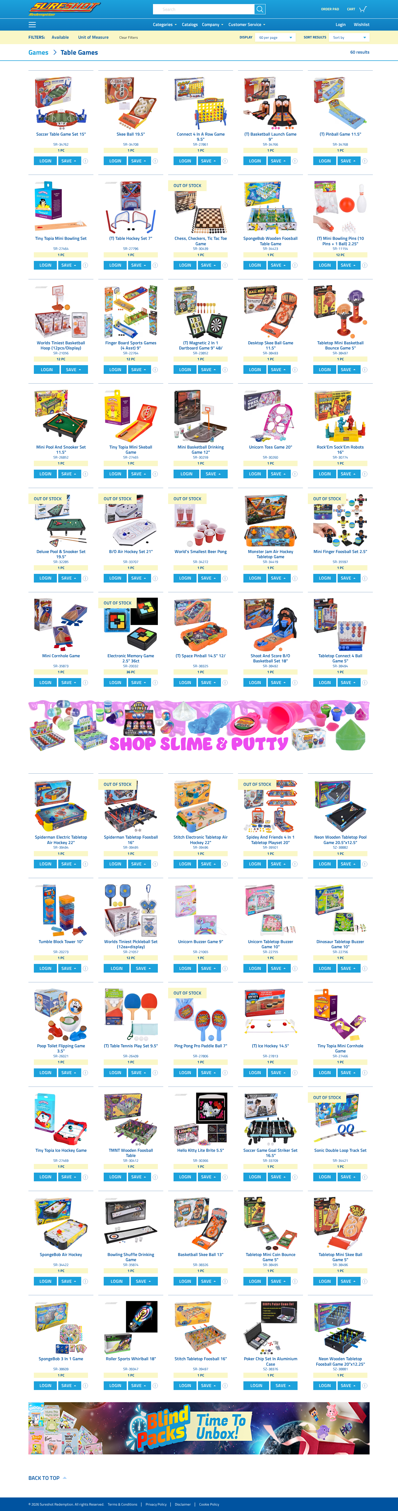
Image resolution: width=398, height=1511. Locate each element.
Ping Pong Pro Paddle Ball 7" (200, 1046)
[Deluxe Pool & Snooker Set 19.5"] (61, 520)
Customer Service (245, 24)
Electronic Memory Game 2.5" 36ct (130, 658)
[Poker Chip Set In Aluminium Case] (270, 1327)
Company (210, 24)
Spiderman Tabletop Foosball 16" (131, 840)
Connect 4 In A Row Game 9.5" (201, 137)
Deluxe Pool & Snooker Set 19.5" (61, 554)
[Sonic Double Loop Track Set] (340, 1119)
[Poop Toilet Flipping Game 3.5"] (61, 1014)
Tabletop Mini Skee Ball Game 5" (340, 1257)
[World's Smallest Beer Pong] (201, 520)
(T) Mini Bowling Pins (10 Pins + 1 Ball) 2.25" (340, 241)
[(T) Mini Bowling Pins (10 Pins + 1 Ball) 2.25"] (340, 207)
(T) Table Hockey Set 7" (130, 238)
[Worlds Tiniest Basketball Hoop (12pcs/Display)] (61, 311)
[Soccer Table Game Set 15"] (61, 102)
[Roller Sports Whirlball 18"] (131, 1327)
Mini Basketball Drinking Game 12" (201, 449)
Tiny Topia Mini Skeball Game (130, 449)
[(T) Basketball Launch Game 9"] (270, 102)
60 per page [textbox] (268, 37)
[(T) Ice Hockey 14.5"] (270, 1014)
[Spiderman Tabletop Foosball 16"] (131, 805)
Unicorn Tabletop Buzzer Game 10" (270, 944)
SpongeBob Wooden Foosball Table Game (270, 241)
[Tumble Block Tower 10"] (61, 910)
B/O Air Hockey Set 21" (131, 552)
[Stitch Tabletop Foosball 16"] (201, 1327)
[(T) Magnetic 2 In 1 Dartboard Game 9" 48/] (201, 311)
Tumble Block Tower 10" (61, 942)
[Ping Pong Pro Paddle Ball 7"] (201, 1014)
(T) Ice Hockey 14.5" (270, 1046)
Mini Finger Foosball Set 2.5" (340, 552)
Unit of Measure (93, 37)
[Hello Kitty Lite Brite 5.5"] (201, 1119)
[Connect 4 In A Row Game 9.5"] (201, 102)
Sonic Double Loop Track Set (340, 1150)
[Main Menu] (32, 24)
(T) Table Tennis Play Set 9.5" (131, 1046)
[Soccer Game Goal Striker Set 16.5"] (270, 1119)
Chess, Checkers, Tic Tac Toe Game (201, 241)
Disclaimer (183, 1504)
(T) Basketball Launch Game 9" (270, 137)
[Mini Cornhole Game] (61, 624)
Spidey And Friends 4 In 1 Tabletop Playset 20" (270, 840)
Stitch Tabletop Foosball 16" (201, 1359)
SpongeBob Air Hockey (61, 1255)
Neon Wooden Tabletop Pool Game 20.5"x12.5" (340, 840)
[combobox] (275, 37)
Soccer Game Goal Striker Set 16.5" (270, 1153)
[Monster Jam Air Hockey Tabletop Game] (270, 520)
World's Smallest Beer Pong (201, 552)
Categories (163, 24)
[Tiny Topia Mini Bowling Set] (61, 207)
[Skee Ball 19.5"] (131, 102)
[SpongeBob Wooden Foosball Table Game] (270, 207)
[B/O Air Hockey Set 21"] (131, 520)
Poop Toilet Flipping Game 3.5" (61, 1048)
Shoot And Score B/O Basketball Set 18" (270, 658)
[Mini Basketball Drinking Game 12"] (201, 415)
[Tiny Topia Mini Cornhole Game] (340, 1014)
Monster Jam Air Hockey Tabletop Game (270, 554)
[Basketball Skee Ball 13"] (201, 1223)
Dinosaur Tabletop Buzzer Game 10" (340, 944)
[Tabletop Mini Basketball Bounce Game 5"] (340, 311)
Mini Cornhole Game (61, 656)
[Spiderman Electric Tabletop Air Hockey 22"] (61, 805)
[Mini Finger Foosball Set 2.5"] (340, 520)
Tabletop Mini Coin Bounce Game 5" (270, 1257)
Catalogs (190, 24)
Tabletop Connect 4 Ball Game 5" (340, 658)
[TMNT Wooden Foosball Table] (131, 1119)
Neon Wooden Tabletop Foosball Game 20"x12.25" (340, 1361)
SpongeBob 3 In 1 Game (61, 1359)
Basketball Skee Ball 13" (200, 1255)
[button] (358, 9)
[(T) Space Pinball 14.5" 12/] (201, 624)
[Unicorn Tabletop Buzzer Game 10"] (270, 910)
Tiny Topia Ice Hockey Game (61, 1150)
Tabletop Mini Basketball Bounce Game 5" (340, 345)
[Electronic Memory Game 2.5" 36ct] (131, 624)
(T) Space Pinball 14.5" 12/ (201, 656)
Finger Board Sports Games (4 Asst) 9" (130, 345)
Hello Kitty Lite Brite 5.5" (200, 1150)
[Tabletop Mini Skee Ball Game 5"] (340, 1223)
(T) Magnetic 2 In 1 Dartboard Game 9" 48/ (201, 345)
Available (60, 37)
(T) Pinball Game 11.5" (340, 134)
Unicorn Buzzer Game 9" (200, 942)
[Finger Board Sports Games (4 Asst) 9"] (131, 311)
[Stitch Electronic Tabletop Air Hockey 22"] (201, 805)
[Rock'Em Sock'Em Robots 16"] (340, 415)
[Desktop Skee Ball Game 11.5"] (270, 311)
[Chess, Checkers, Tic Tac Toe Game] (201, 207)
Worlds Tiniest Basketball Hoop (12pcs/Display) (61, 345)
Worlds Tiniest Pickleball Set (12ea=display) (131, 944)
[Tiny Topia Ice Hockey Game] (61, 1119)
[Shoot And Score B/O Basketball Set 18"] (270, 624)
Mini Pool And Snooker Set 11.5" (61, 449)
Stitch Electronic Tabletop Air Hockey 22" (201, 840)
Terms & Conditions (122, 1504)
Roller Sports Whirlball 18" (131, 1359)
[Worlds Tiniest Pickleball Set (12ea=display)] (131, 910)
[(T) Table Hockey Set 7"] (131, 207)
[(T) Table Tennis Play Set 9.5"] (131, 1014)
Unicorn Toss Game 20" (270, 447)
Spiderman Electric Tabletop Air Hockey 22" (61, 840)
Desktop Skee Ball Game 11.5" (270, 345)
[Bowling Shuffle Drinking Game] (131, 1223)
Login (341, 24)
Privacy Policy (156, 1504)
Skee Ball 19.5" (131, 134)
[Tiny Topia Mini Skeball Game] (131, 415)
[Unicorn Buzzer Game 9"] (201, 910)
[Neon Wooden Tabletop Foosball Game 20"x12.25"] (340, 1327)
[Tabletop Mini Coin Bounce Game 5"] (270, 1223)
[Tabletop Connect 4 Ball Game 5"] (340, 624)
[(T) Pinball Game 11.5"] (340, 102)
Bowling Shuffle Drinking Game (130, 1257)
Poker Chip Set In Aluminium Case (270, 1361)
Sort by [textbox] (338, 37)
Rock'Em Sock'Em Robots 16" (340, 449)
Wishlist (362, 24)
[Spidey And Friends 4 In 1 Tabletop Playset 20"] (270, 805)
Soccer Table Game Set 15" (61, 134)
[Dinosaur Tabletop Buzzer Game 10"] (340, 910)
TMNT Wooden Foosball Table (131, 1153)
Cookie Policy (209, 1504)
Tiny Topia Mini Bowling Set (61, 238)
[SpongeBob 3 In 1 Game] (61, 1327)
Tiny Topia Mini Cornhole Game (340, 1048)
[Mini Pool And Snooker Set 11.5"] (61, 415)
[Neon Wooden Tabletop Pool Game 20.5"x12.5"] (340, 805)
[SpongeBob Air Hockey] (61, 1223)
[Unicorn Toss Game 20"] (270, 415)
